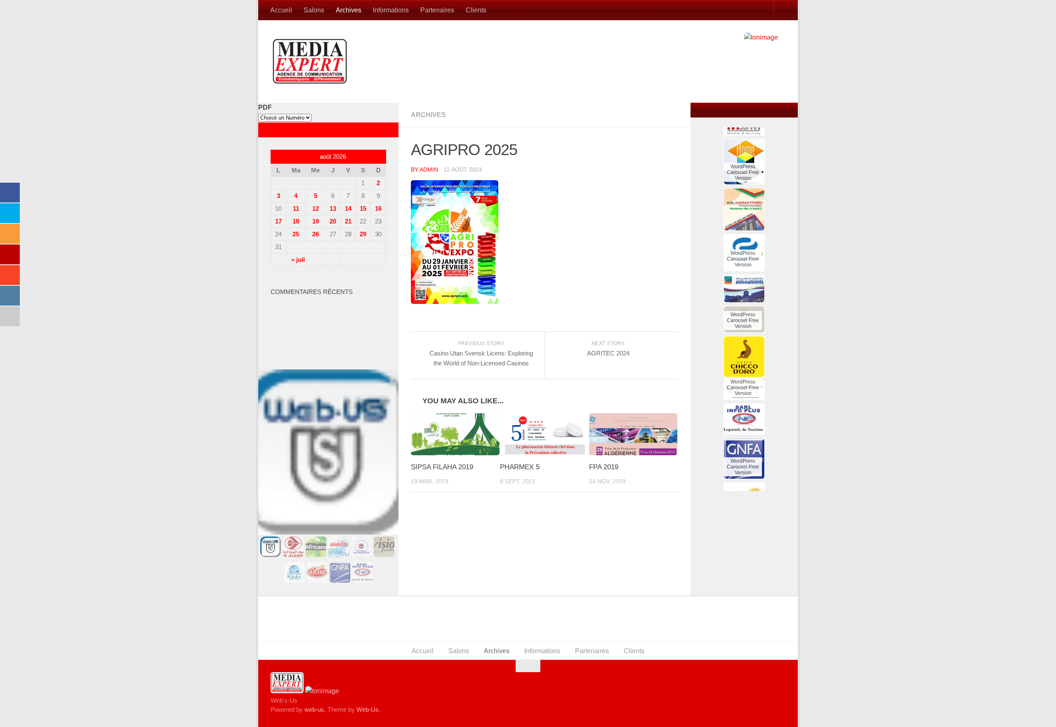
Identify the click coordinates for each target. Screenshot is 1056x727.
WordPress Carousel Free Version (743, 144)
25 (295, 234)
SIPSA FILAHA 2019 (442, 467)
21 (348, 221)
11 (296, 208)
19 (315, 221)
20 (333, 221)
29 (363, 234)
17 (278, 221)
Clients (476, 10)
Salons (314, 10)
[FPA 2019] (633, 434)
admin (429, 169)
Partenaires (437, 10)
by (415, 169)
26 (315, 234)
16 (378, 208)
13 (333, 208)
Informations (391, 10)
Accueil (281, 10)
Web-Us (367, 709)
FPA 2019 (603, 467)
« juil (298, 259)
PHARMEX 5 (520, 467)
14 (348, 208)
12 (315, 208)
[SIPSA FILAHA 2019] (455, 434)
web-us (314, 709)
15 (363, 208)
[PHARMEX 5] (544, 434)
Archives (348, 10)
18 (295, 221)
